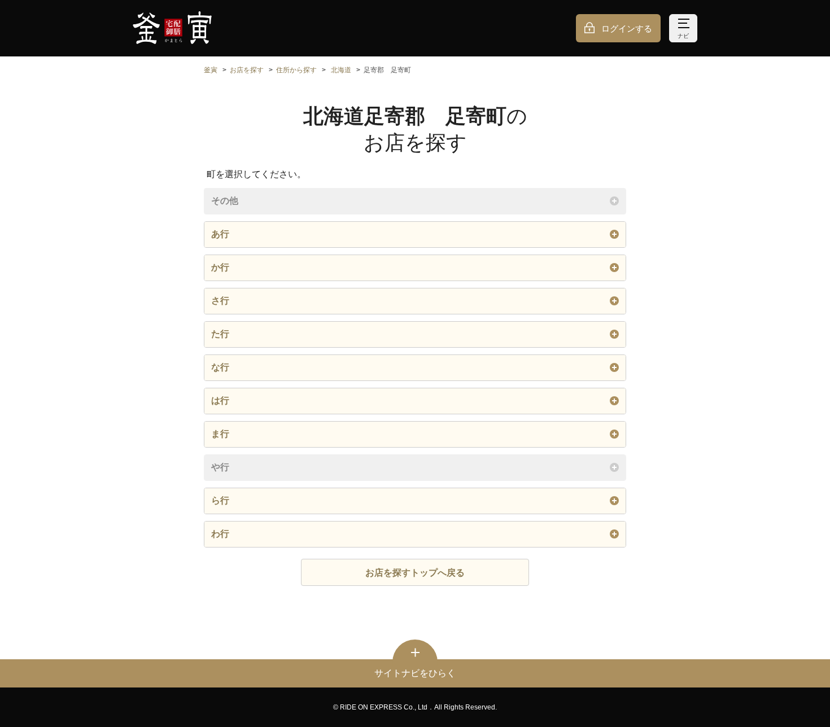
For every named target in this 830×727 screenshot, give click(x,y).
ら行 (220, 500)
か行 (220, 267)
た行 (220, 334)
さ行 (220, 300)
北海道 (341, 70)
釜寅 (210, 70)
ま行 (220, 434)
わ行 (220, 533)
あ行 (220, 234)
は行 (220, 400)
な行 (220, 367)
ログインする (626, 28)
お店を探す (247, 70)
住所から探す (296, 70)
